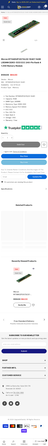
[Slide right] (44, 319)
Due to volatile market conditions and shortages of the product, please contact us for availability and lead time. (23, 171)
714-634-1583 (18, 393)
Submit (24, 351)
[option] (24, 29)
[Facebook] (4, 403)
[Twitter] (17, 403)
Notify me (22, 305)
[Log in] (39, 7)
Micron (10, 79)
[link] (12, 243)
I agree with (8, 152)
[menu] (2, 7)
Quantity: (4, 133)
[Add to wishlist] (44, 144)
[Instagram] (11, 403)
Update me (37, 177)
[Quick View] (33, 268)
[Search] (8, 7)
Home (3, 12)
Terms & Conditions (20, 152)
